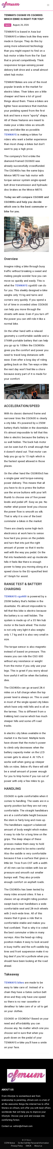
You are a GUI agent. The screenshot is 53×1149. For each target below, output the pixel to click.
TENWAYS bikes (14, 982)
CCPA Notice (9, 1143)
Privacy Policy (17, 1146)
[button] (48, 5)
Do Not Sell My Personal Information (33, 1143)
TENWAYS (10, 134)
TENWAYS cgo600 (15, 596)
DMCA (29, 1146)
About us (38, 1146)
